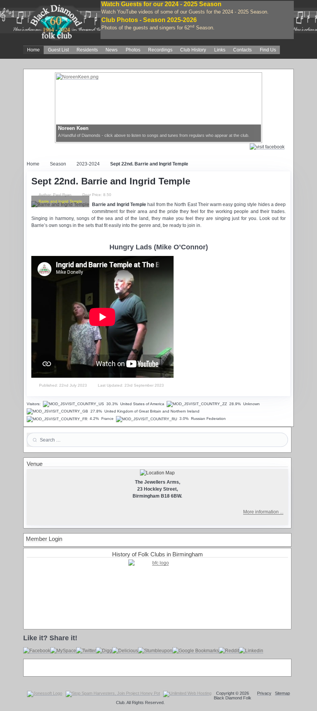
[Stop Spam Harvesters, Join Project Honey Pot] (113, 693)
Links (219, 50)
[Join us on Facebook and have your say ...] (270, 146)
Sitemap (282, 693)
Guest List (58, 50)
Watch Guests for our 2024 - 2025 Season (161, 4)
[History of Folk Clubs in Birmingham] (157, 588)
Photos (133, 50)
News (112, 50)
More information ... (263, 512)
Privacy (264, 693)
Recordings (160, 50)
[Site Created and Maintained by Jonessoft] (44, 693)
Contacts (242, 50)
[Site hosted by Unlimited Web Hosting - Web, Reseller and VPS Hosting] (187, 693)
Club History (193, 50)
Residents (87, 50)
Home (33, 50)
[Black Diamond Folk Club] (56, 19)
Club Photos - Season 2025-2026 (149, 20)
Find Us (268, 50)
